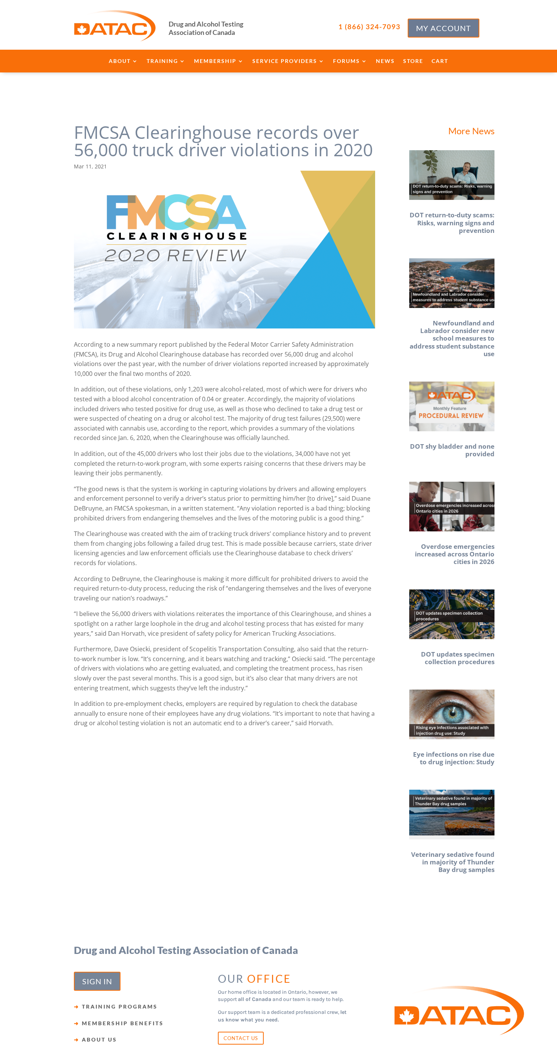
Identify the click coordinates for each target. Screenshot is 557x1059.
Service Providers (284, 61)
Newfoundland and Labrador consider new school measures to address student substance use (452, 338)
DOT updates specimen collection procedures (457, 658)
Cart (440, 61)
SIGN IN (97, 981)
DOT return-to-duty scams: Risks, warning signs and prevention (452, 223)
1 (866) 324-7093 (369, 26)
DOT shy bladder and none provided (452, 450)
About (120, 61)
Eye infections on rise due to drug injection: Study (453, 758)
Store (413, 61)
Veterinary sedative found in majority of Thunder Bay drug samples (452, 862)
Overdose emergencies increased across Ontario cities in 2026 (454, 554)
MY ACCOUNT (443, 28)
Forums (346, 61)
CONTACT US (241, 1038)
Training (162, 61)
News (385, 61)
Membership (215, 61)
